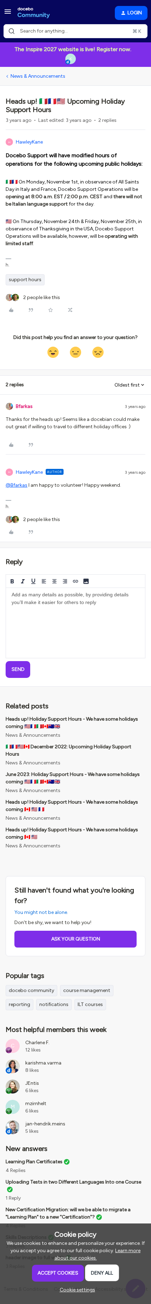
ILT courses (90, 1004)
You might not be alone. (41, 912)
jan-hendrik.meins (45, 1124)
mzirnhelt (35, 1104)
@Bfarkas (16, 485)
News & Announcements (38, 76)
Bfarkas (24, 406)
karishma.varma (43, 1063)
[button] (8, 14)
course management (86, 990)
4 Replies (16, 1170)
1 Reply (13, 1198)
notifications (53, 1004)
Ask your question (75, 939)
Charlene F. (37, 1043)
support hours (25, 280)
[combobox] (75, 31)
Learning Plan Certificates (34, 1162)
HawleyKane (29, 142)
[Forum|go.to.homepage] (34, 13)
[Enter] (12, 31)
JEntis (32, 1083)
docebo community (31, 990)
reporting (19, 1004)
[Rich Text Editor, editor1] (75, 623)
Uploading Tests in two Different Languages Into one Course (73, 1182)
